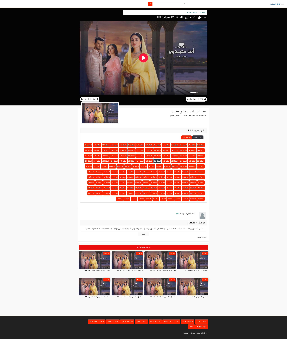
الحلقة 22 (162, 193)
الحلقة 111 (157, 161)
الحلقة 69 (177, 177)
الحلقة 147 (105, 145)
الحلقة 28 (91, 188)
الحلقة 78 (130, 171)
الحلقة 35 (146, 188)
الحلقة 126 (166, 155)
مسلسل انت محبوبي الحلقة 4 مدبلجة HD (195, 270)
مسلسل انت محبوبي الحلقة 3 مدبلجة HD (130, 296)
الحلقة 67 (162, 177)
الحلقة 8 (170, 198)
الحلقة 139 (157, 150)
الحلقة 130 (200, 155)
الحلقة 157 (192, 145)
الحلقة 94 (136, 166)
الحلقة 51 (154, 182)
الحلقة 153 (157, 145)
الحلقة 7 (163, 198)
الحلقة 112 (166, 161)
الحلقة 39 (177, 188)
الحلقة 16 (115, 193)
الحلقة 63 (130, 177)
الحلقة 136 (131, 150)
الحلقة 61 (115, 177)
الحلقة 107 (123, 161)
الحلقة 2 (126, 198)
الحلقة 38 (170, 188)
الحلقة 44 (99, 182)
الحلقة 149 (123, 145)
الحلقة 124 (148, 155)
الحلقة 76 (115, 171)
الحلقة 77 (122, 171)
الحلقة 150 (131, 145)
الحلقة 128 (183, 155)
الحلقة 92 (120, 166)
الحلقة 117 (88, 155)
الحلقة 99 (175, 166)
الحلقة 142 (183, 150)
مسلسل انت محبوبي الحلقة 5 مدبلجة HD (195, 296)
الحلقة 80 (146, 171)
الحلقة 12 (201, 198)
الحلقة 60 (107, 177)
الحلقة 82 (162, 171)
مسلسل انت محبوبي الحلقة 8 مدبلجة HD (97, 270)
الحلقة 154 (166, 145)
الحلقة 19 (138, 193)
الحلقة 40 (185, 188)
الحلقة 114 (183, 161)
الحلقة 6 (155, 198)
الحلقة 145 (88, 145)
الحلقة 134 (114, 150)
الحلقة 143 (192, 150)
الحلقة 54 (177, 182)
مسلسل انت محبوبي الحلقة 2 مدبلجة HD (97, 296)
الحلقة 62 (122, 177)
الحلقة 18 (130, 193)
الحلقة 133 (105, 150)
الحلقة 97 (159, 166)
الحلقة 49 (138, 182)
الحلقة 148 (114, 145)
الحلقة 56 (193, 182)
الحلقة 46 (115, 182)
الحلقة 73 (91, 171)
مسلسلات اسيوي (127, 321)
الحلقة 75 (107, 171)
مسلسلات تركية (155, 321)
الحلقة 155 (174, 145)
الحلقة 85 (185, 171)
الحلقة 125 (157, 155)
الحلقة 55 (185, 182)
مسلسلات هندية (192, 12)
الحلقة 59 (99, 177)
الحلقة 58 (91, 177)
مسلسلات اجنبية (113, 321)
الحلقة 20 (146, 193)
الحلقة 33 (130, 188)
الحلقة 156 (183, 145)
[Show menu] (282, 3)
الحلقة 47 (122, 182)
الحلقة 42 (201, 188)
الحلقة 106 (114, 161)
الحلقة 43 (91, 182)
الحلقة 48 (130, 182)
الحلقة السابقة (195, 99)
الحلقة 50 (146, 182)
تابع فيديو (275, 4)
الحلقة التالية (90, 99)
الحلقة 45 (107, 182)
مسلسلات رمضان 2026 (97, 321)
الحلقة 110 (149, 161)
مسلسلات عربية (201, 321)
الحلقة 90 (104, 166)
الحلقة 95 (144, 166)
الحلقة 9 (177, 198)
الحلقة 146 (97, 145)
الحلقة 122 (131, 155)
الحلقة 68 (170, 177)
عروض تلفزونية (201, 326)
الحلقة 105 (105, 161)
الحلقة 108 (131, 161)
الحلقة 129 (192, 155)
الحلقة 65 (146, 177)
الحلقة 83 (170, 171)
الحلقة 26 (193, 193)
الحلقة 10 (185, 198)
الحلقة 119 (105, 155)
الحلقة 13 (91, 193)
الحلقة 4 (141, 198)
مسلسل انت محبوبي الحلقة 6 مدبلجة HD (163, 270)
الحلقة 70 (185, 177)
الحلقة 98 (167, 166)
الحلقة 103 (88, 161)
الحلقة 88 (89, 166)
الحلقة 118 (97, 155)
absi (177, 213)
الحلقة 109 (140, 161)
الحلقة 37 (162, 188)
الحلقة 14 (99, 193)
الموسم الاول (186, 137)
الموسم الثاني (197, 137)
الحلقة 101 (192, 166)
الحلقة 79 (138, 171)
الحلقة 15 (107, 193)
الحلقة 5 (148, 198)
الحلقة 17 (122, 193)
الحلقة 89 (97, 166)
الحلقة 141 (174, 150)
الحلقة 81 (154, 171)
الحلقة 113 (174, 161)
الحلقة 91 (112, 166)
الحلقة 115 (192, 161)
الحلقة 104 (97, 161)
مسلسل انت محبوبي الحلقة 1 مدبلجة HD (163, 296)
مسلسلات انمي (141, 321)
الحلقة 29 (99, 188)
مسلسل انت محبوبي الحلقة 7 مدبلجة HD (130, 270)
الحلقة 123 (140, 155)
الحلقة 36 (154, 188)
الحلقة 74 (99, 171)
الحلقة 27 (201, 193)
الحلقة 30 (107, 188)
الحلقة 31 (115, 188)
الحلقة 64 (138, 177)
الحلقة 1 (119, 198)
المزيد (143, 234)
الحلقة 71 (193, 177)
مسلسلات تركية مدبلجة (171, 321)
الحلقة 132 (97, 150)
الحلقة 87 (201, 171)
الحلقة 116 (200, 161)
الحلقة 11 (193, 198)
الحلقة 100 (183, 166)
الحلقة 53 (170, 182)
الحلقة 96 (151, 166)
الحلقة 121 (123, 155)
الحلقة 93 (128, 166)
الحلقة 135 (123, 150)
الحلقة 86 (193, 171)
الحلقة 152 (148, 145)
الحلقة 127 (174, 155)
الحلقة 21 (154, 193)
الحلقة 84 (177, 171)
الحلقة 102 (200, 166)
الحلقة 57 (201, 182)
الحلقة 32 (122, 188)
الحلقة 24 (177, 193)
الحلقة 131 (88, 150)
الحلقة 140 (166, 150)
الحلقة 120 (114, 155)
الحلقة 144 (200, 150)
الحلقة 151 (140, 145)
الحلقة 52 (162, 182)
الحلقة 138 (148, 150)
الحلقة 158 (200, 145)
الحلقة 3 (134, 198)
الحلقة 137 (140, 150)
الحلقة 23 (170, 193)
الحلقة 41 (193, 188)
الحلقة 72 (201, 177)
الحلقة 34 (138, 188)
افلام (191, 326)
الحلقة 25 (185, 193)
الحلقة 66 (154, 177)
